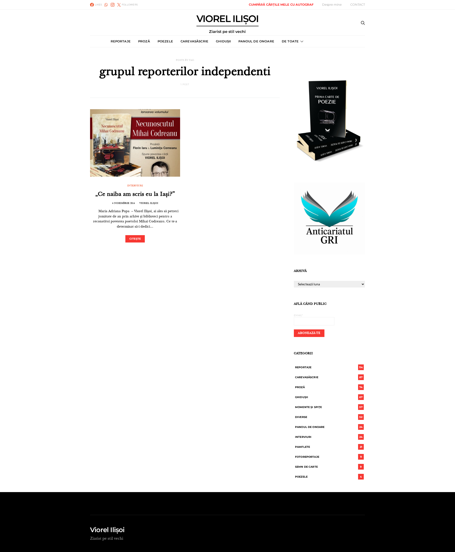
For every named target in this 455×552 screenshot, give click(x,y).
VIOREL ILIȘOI (227, 24)
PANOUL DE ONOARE (256, 41)
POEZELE (165, 41)
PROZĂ (144, 41)
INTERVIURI (135, 186)
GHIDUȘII (223, 41)
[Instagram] (112, 5)
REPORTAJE (121, 41)
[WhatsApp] (106, 5)
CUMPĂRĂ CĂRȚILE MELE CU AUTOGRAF (281, 4)
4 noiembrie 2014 (123, 203)
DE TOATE (290, 41)
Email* (298, 315)
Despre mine (332, 4)
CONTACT (357, 4)
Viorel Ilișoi (148, 203)
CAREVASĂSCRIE (194, 41)
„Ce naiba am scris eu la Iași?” (135, 194)
